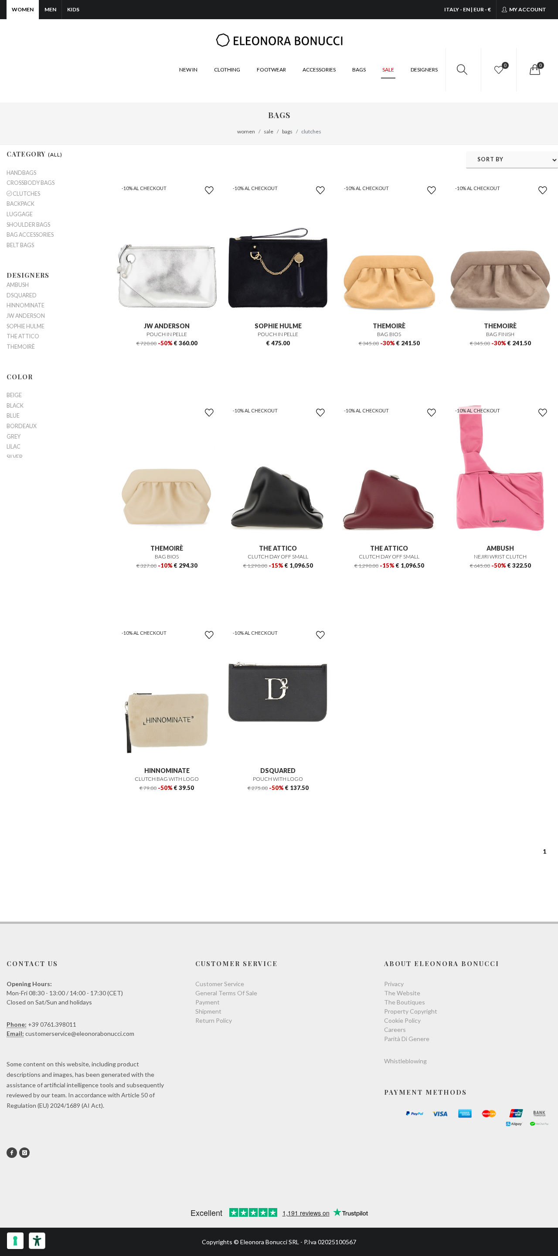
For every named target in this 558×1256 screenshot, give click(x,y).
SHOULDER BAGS (28, 225)
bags (287, 131)
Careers (395, 1029)
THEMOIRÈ (389, 326)
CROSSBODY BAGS (30, 183)
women (246, 131)
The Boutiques (404, 1002)
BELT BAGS (20, 245)
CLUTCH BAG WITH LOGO (167, 779)
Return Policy (213, 1020)
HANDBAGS (21, 173)
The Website (402, 993)
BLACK (15, 406)
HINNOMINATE (167, 770)
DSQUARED (278, 770)
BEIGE (14, 395)
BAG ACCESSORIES (30, 235)
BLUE (13, 416)
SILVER (15, 457)
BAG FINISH (500, 334)
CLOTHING (227, 69)
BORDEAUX (22, 426)
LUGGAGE (20, 214)
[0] (534, 69)
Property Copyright (410, 1011)
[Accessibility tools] (37, 1240)
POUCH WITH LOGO (278, 779)
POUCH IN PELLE (166, 334)
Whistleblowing (405, 1061)
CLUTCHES (26, 194)
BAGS (359, 69)
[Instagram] (24, 1152)
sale (268, 131)
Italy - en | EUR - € (467, 9)
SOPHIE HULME (278, 326)
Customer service (219, 983)
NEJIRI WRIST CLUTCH (500, 556)
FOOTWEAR (271, 69)
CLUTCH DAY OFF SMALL (278, 556)
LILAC (13, 447)
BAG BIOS (389, 334)
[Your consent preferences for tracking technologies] (15, 1240)
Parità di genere (406, 1038)
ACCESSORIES (319, 69)
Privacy (394, 983)
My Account (527, 9)
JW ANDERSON (167, 326)
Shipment (208, 1011)
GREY (13, 437)
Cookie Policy (402, 1020)
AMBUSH (500, 548)
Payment (207, 1002)
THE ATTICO (278, 548)
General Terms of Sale (226, 993)
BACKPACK (20, 204)
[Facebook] (12, 1152)
